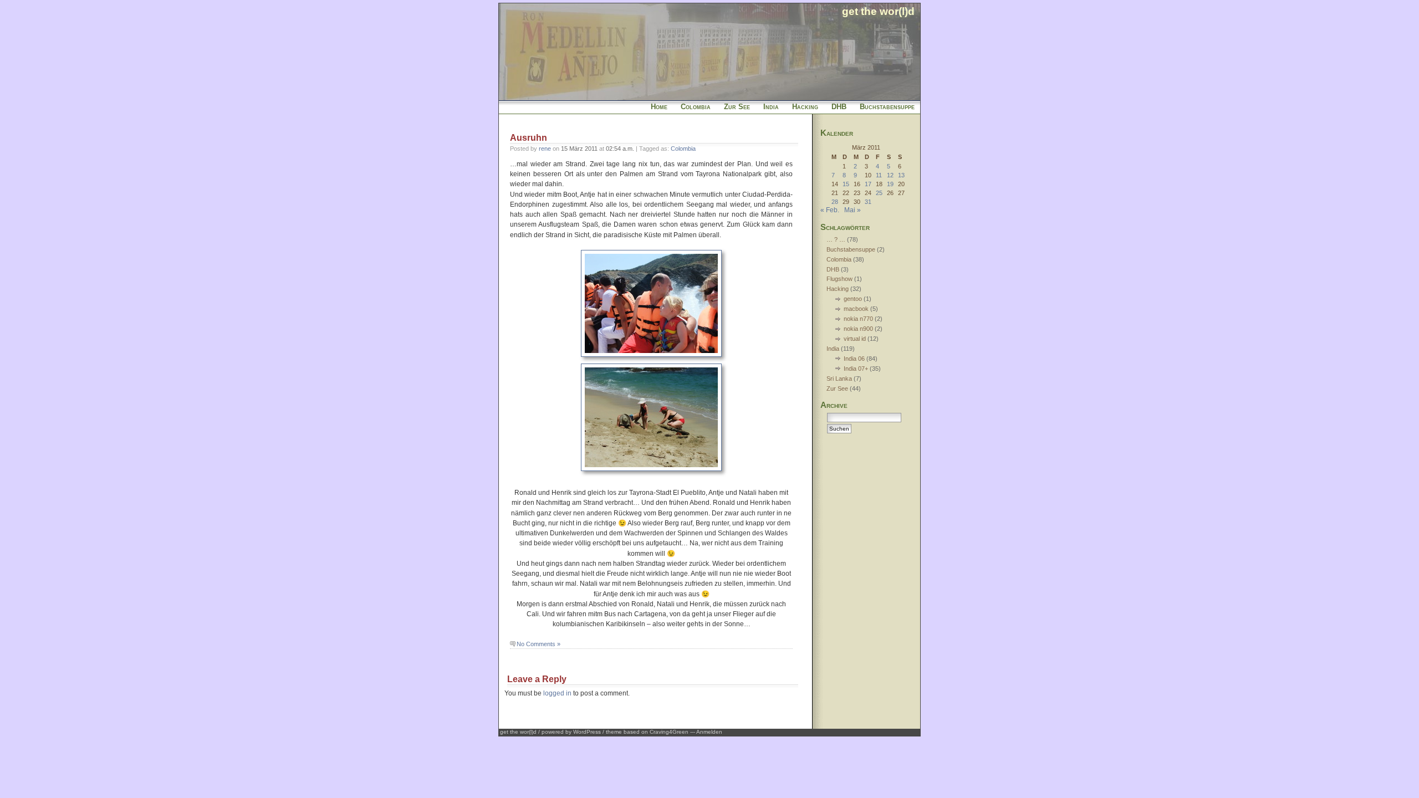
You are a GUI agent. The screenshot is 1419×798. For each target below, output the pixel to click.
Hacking (805, 107)
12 (890, 175)
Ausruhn (528, 137)
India (771, 107)
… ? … (835, 239)
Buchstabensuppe (887, 107)
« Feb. (829, 210)
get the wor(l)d (878, 11)
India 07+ (856, 368)
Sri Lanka (839, 378)
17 (868, 184)
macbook (856, 308)
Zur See (737, 107)
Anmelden (709, 732)
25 (879, 193)
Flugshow (839, 278)
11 (879, 175)
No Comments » (538, 644)
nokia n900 (858, 328)
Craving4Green (669, 732)
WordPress (587, 732)
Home (659, 107)
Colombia (696, 107)
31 (868, 201)
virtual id (855, 338)
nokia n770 (858, 318)
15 (846, 184)
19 (890, 184)
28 (834, 201)
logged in (557, 693)
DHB (838, 107)
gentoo (853, 298)
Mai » (852, 210)
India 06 (854, 358)
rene (545, 148)
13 (901, 175)
